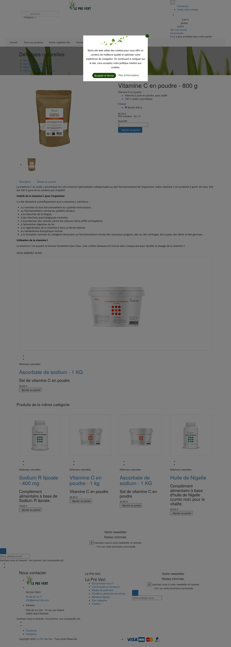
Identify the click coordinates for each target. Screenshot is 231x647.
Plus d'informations (129, 75)
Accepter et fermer (104, 75)
